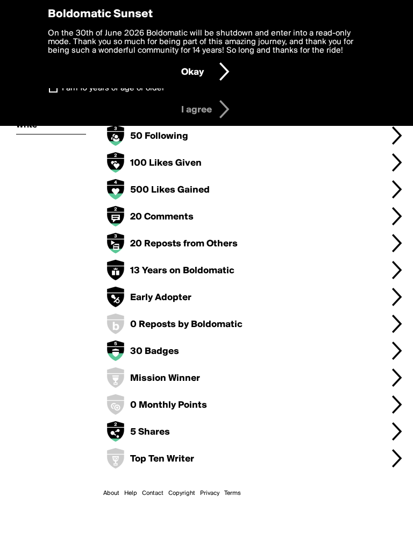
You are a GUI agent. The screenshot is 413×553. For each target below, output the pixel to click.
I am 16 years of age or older (113, 88)
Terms (232, 493)
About (111, 493)
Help (130, 493)
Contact (152, 493)
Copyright (181, 493)
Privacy (209, 493)
